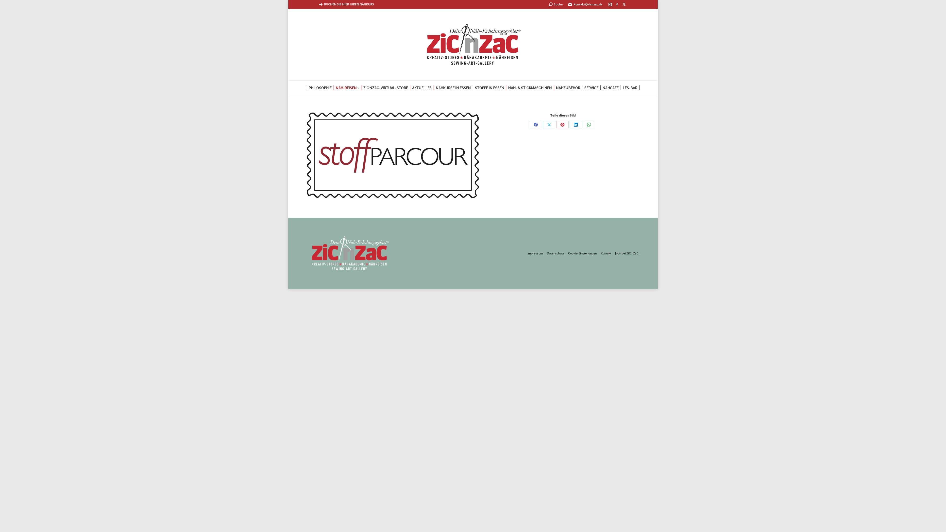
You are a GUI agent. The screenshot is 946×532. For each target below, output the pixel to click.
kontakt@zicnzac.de (588, 4)
